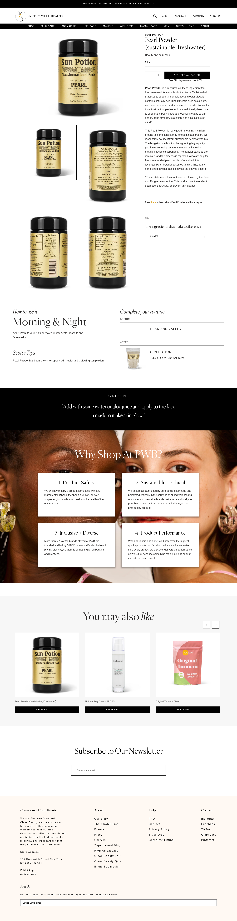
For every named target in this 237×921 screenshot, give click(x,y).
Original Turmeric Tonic (168, 701)
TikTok (206, 829)
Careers (100, 840)
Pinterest (207, 840)
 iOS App (27, 870)
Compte (198, 16)
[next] (215, 625)
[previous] (206, 625)
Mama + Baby (148, 26)
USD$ (165, 16)
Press (98, 834)
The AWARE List (106, 824)
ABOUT (205, 26)
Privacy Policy (159, 829)
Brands (99, 829)
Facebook (208, 824)
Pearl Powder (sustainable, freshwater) (35, 701)
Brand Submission (107, 866)
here (153, 202)
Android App (28, 874)
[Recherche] (155, 16)
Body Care (68, 26)
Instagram (208, 818)
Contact (154, 824)
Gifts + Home (185, 26)
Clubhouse (209, 834)
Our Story (101, 818)
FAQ (152, 818)
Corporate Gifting (161, 840)
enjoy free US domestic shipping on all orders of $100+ (118, 4)
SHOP (31, 26)
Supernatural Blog (107, 845)
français (180, 16)
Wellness (126, 26)
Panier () (215, 16)
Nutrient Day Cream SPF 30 (99, 701)
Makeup (108, 26)
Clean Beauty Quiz (107, 861)
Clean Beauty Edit (107, 856)
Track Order (157, 834)
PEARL (154, 236)
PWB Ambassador (107, 850)
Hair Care (89, 26)
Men (166, 26)
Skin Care (48, 26)
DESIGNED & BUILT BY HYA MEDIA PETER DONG (50, 916)
